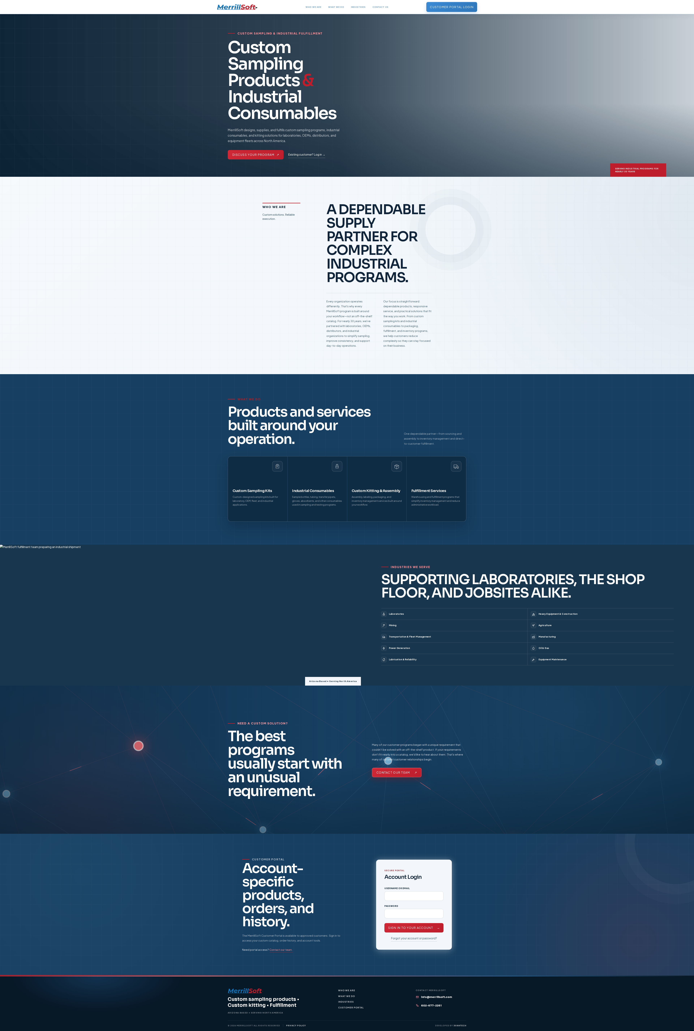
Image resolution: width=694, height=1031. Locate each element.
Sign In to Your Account (414, 928)
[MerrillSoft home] (237, 7)
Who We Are (313, 7)
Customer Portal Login (452, 7)
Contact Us (380, 7)
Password (391, 906)
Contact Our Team (396, 772)
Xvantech (460, 1025)
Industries (358, 7)
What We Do (336, 7)
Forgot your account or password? (414, 938)
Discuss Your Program (255, 155)
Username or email (397, 888)
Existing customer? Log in (306, 154)
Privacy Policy (296, 1025)
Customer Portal (351, 1007)
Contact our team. (281, 949)
